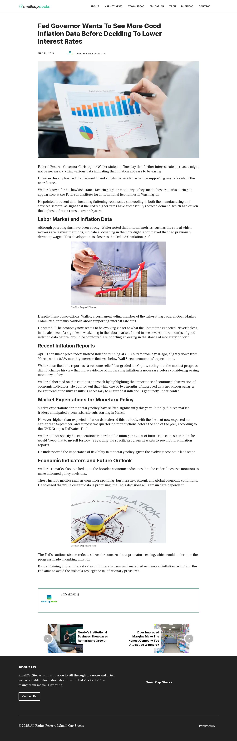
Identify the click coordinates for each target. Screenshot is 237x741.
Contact (205, 6)
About (95, 6)
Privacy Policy (207, 726)
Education (157, 6)
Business (187, 6)
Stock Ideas (136, 6)
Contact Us (29, 696)
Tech (172, 6)
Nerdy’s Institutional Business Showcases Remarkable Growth (93, 636)
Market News (113, 6)
